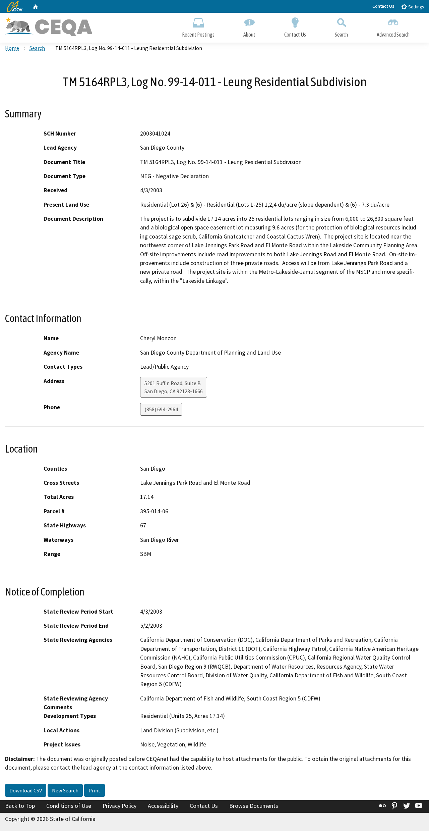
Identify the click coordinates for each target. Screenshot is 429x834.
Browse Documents (253, 806)
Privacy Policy (119, 806)
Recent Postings (198, 35)
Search (341, 35)
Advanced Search (393, 35)
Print (94, 790)
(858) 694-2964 (161, 409)
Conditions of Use (68, 806)
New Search (65, 790)
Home (12, 48)
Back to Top (20, 806)
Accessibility (163, 806)
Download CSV (25, 790)
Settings (415, 7)
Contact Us (383, 6)
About (249, 35)
